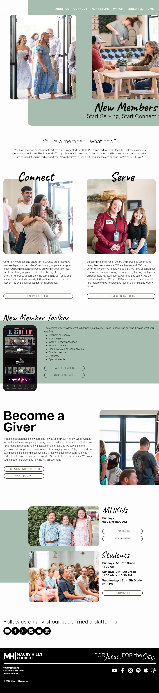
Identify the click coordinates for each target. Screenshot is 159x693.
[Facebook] (15, 631)
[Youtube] (7, 631)
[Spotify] (31, 631)
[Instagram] (23, 631)
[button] (80, 9)
